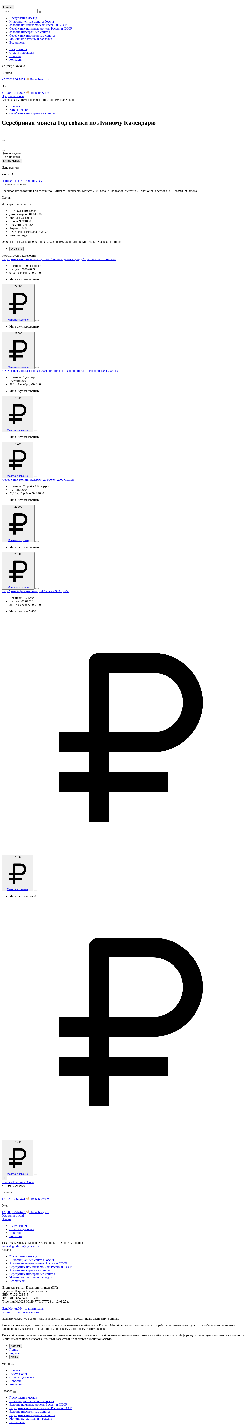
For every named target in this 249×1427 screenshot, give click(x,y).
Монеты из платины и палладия (30, 39)
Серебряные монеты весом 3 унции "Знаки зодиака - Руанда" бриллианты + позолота (59, 259)
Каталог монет (19, 109)
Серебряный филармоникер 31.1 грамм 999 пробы (35, 591)
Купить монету (11, 160)
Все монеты (17, 42)
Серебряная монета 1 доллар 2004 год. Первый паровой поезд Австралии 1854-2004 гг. (60, 370)
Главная (14, 106)
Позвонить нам (32, 180)
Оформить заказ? (13, 96)
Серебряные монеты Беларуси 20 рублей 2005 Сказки (38, 479)
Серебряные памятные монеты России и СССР (40, 28)
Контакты (15, 59)
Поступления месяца (23, 18)
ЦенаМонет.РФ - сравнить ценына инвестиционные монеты (23, 1310)
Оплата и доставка (21, 52)
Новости (15, 56)
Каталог (7, 7)
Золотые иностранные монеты (29, 32)
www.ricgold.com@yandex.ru (20, 1246)
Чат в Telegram (39, 79)
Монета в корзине (18, 319)
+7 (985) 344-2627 (14, 92)
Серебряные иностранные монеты (32, 35)
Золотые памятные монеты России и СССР (38, 25)
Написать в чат (12, 180)
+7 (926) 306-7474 (14, 79)
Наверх (6, 1219)
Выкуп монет (18, 49)
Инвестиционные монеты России (31, 21)
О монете (16, 248)
